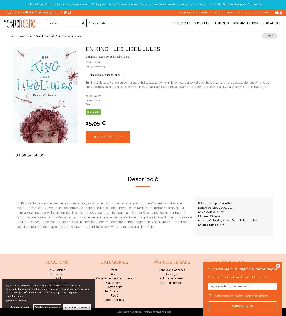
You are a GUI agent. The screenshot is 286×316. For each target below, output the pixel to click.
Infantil (114, 269)
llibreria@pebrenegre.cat (43, 12)
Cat (247, 12)
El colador (222, 23)
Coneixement (203, 23)
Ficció (114, 295)
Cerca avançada (97, 23)
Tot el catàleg (181, 23)
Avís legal (172, 274)
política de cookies (16, 300)
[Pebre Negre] (19, 25)
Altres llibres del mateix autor (105, 75)
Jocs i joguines (114, 299)
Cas (240, 12)
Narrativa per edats (245, 23)
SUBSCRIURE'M (242, 306)
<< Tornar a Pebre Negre (193, 12)
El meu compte (262, 12)
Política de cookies (172, 278)
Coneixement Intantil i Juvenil (114, 278)
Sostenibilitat (114, 287)
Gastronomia (114, 282)
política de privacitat (257, 296)
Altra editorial (93, 62)
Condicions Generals (172, 269)
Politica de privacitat (171, 282)
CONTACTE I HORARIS (222, 12)
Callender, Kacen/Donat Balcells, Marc (107, 56)
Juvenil (114, 274)
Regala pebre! (271, 23)
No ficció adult (114, 291)
